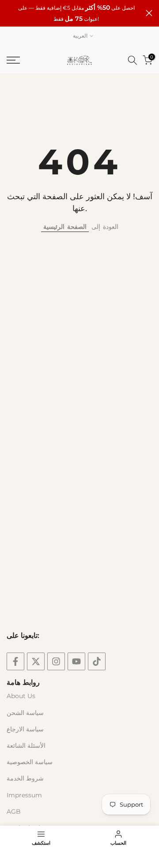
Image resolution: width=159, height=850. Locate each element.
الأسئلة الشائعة (26, 746)
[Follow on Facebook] (15, 661)
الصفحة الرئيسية (65, 227)
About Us (21, 696)
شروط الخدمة (25, 778)
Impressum (24, 795)
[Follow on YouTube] (76, 661)
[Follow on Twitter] (36, 661)
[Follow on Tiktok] (97, 661)
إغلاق (149, 13)
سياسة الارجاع (25, 729)
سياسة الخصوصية (30, 762)
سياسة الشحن (25, 713)
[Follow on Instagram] (56, 661)
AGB (14, 811)
